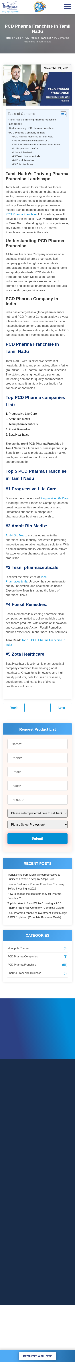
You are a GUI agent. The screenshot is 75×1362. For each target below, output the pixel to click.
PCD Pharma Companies (22, 956)
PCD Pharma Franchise (21, 214)
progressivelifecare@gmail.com (45, 1311)
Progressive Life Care (54, 498)
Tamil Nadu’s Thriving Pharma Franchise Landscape (32, 121)
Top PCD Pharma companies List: (31, 140)
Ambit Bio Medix (16, 535)
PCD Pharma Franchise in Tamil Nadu (33, 136)
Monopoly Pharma (18, 948)
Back (14, 708)
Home (6, 1178)
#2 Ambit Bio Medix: (23, 152)
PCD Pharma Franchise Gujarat (22, 1223)
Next (61, 708)
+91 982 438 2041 (36, 1295)
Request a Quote (37, 1356)
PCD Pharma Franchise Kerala (21, 1238)
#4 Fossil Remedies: (24, 160)
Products (8, 1184)
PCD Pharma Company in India (27, 132)
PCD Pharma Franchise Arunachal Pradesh (29, 1228)
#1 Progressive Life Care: (26, 148)
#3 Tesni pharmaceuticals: (27, 156)
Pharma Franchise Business (24, 973)
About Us (8, 1189)
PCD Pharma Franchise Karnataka (23, 1244)
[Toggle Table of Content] (61, 114)
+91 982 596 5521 (44, 1300)
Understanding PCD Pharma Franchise (31, 128)
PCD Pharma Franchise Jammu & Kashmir (28, 1233)
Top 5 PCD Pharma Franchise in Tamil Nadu (36, 144)
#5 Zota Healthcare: (23, 164)
